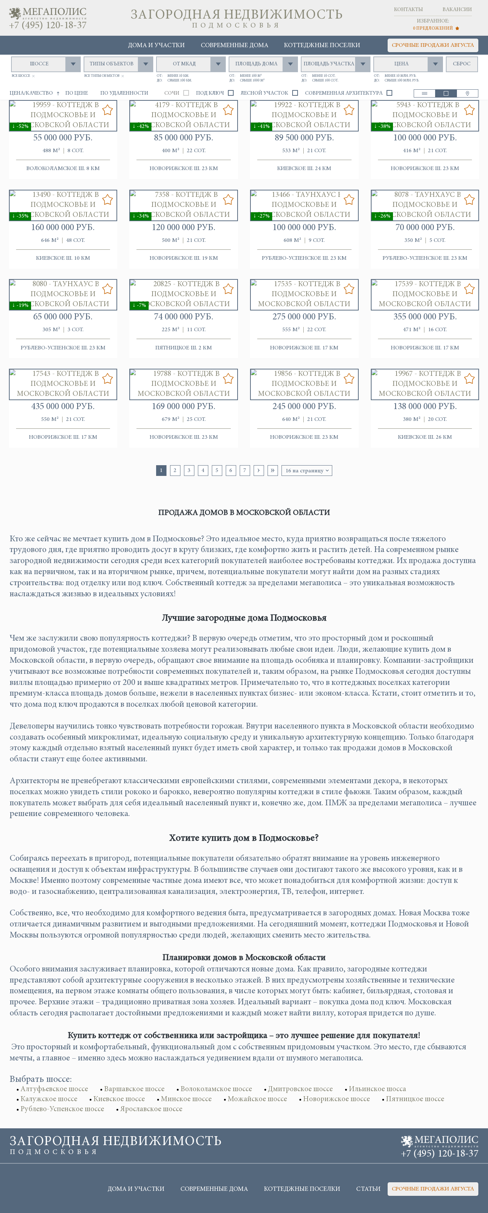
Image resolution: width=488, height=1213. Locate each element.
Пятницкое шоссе (415, 1099)
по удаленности (124, 93)
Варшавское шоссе (134, 1089)
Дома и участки (156, 46)
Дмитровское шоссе (300, 1089)
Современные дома (234, 46)
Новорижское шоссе (336, 1099)
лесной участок (264, 93)
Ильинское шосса (377, 1089)
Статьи (368, 1189)
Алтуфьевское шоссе (54, 1089)
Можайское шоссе (257, 1099)
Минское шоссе (186, 1099)
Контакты (408, 10)
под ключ (210, 93)
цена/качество (31, 93)
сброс (461, 64)
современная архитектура (344, 93)
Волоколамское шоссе (216, 1089)
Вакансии (457, 10)
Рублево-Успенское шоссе (62, 1109)
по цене (76, 93)
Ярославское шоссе (151, 1109)
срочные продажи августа (433, 45)
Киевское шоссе (119, 1099)
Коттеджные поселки (322, 46)
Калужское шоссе (48, 1099)
